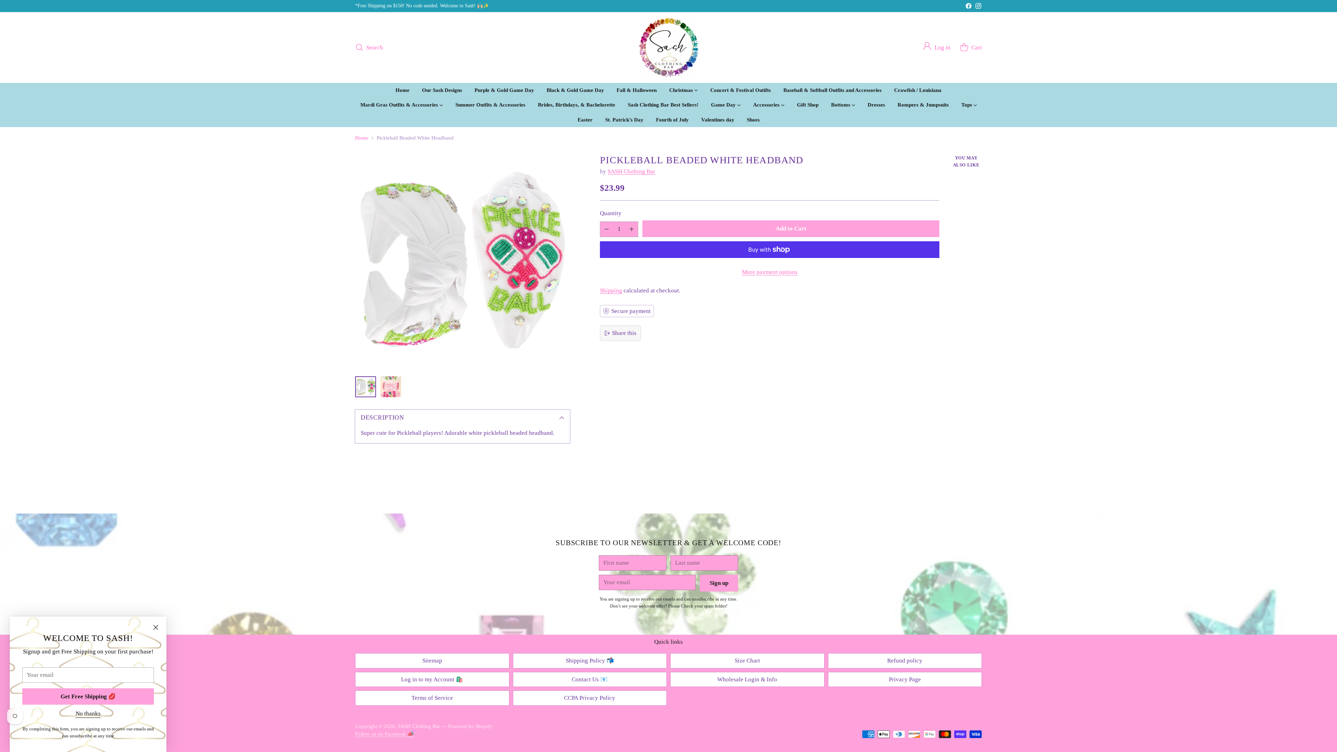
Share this (624, 333)
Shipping (611, 290)
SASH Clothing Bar (631, 171)
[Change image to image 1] (365, 386)
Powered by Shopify (470, 726)
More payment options (770, 272)
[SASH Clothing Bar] (668, 47)
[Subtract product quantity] (606, 229)
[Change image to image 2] (390, 386)
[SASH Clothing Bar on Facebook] (968, 7)
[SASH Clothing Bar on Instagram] (978, 7)
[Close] (155, 627)
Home (361, 138)
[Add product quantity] (631, 229)
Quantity (610, 213)
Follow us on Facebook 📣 (384, 734)
